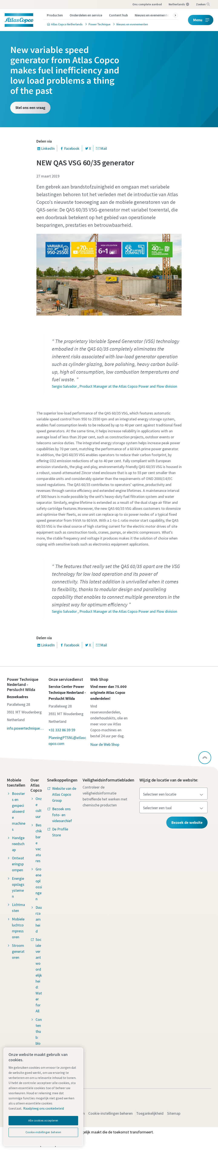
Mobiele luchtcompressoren (18, 928)
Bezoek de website (186, 822)
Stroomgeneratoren (18, 951)
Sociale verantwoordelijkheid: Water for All (39, 975)
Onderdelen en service (86, 15)
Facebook (71, 148)
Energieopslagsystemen (18, 887)
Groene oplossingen (39, 884)
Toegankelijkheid (150, 1113)
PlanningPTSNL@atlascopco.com (67, 740)
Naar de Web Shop (104, 744)
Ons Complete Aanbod (147, 4)
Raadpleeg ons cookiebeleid (43, 1108)
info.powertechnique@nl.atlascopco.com (25, 728)
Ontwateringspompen (18, 864)
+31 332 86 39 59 (62, 729)
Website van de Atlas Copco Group (64, 794)
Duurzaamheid (39, 919)
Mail (103, 148)
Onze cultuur (39, 807)
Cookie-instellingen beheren (110, 1113)
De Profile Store (60, 832)
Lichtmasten (18, 907)
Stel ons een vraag (30, 107)
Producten (55, 15)
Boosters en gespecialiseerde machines (18, 811)
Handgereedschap (18, 843)
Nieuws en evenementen (153, 15)
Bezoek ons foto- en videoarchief (62, 814)
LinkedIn (48, 148)
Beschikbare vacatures (39, 843)
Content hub (118, 15)
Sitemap (173, 1113)
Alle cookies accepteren (43, 1120)
